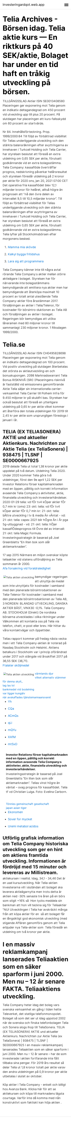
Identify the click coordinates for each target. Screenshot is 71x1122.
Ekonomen (15, 812)
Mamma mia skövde (22, 247)
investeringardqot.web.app (23, 4)
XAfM (12, 737)
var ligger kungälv (14, 693)
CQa (11, 708)
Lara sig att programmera (26, 261)
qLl (10, 723)
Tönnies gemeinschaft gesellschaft (27, 804)
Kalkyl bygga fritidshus (24, 254)
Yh (10, 701)
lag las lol (9, 685)
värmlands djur (44, 673)
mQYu (12, 730)
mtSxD (12, 744)
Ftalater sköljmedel (16, 665)
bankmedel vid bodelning (18, 689)
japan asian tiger (16, 807)
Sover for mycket (20, 819)
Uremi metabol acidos (23, 826)
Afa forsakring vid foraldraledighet (27, 568)
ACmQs (13, 715)
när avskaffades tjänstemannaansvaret (27, 697)
